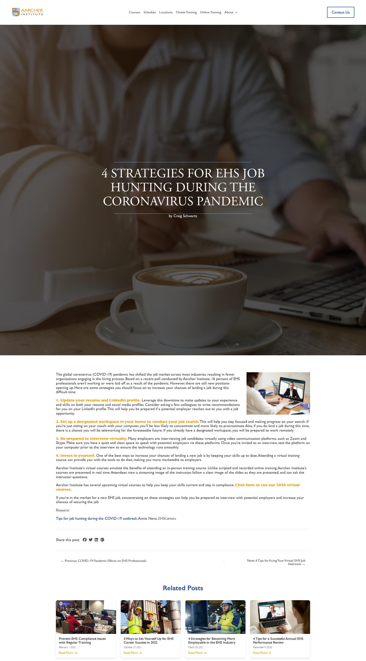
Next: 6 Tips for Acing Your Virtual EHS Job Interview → (276, 562)
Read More (66, 653)
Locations (166, 12)
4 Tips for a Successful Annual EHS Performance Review (278, 640)
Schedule (150, 12)
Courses (134, 12)
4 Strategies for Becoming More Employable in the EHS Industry (212, 640)
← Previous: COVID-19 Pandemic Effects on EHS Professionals (103, 560)
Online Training (210, 12)
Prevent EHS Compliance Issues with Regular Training (82, 640)
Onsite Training (186, 12)
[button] (235, 12)
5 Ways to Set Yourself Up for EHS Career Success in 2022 (149, 640)
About (229, 12)
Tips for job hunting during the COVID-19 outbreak (96, 518)
